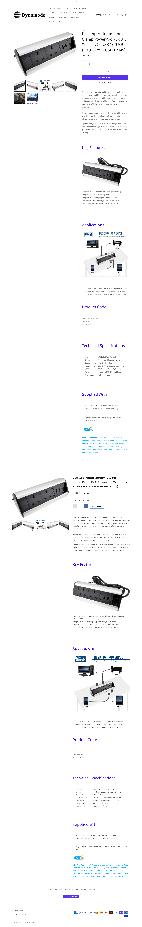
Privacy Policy (57, 889)
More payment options (104, 82)
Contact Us (91, 889)
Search (49, 889)
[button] (56, 8)
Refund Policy (68, 889)
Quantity (84, 60)
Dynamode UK (22, 922)
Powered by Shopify (31, 922)
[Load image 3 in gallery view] (45, 86)
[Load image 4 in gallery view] (58, 86)
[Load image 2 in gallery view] (32, 86)
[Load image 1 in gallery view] (20, 86)
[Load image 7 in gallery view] (32, 98)
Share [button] (86, 459)
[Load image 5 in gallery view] (71, 86)
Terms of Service (80, 889)
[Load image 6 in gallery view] (20, 98)
